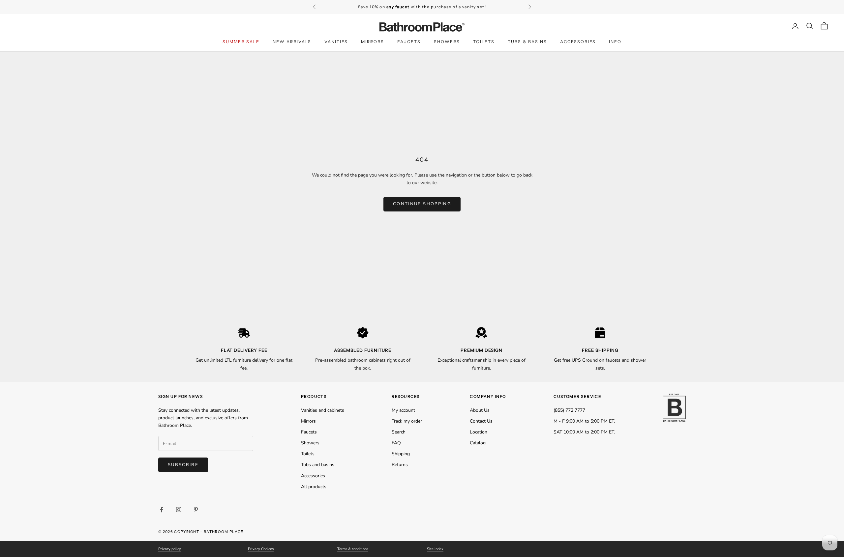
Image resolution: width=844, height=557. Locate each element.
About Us (480, 410)
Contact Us (481, 421)
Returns (400, 464)
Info (615, 41)
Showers (447, 41)
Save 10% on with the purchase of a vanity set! (422, 6)
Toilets (484, 41)
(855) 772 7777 (569, 410)
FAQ (396, 443)
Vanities (336, 41)
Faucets (409, 41)
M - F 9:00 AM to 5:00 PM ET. (584, 421)
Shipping (401, 454)
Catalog (478, 443)
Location (478, 432)
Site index (435, 548)
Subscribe (183, 465)
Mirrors (372, 41)
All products (313, 487)
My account (403, 410)
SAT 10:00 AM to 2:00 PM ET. (584, 432)
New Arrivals (292, 41)
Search (399, 432)
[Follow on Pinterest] (196, 509)
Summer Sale (241, 41)
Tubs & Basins (527, 41)
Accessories (578, 41)
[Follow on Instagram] (178, 509)
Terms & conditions (352, 548)
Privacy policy (169, 548)
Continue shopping (422, 204)
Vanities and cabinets (322, 410)
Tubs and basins (317, 464)
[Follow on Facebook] (161, 509)
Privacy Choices (261, 548)
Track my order (407, 421)
